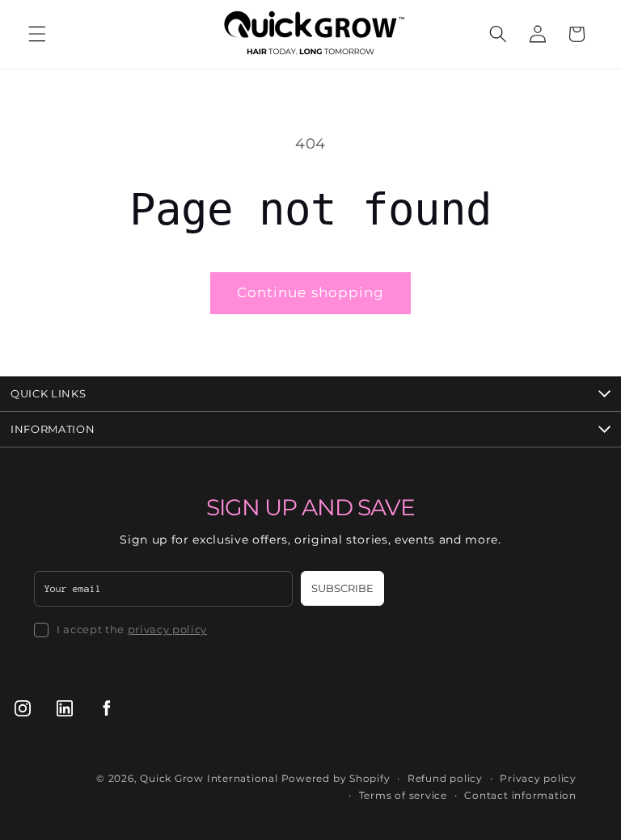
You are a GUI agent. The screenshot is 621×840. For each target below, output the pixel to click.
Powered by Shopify (336, 778)
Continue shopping (311, 292)
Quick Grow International (208, 778)
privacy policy (167, 629)
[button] (37, 34)
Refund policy (445, 778)
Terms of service (403, 795)
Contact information (520, 795)
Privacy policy (538, 778)
